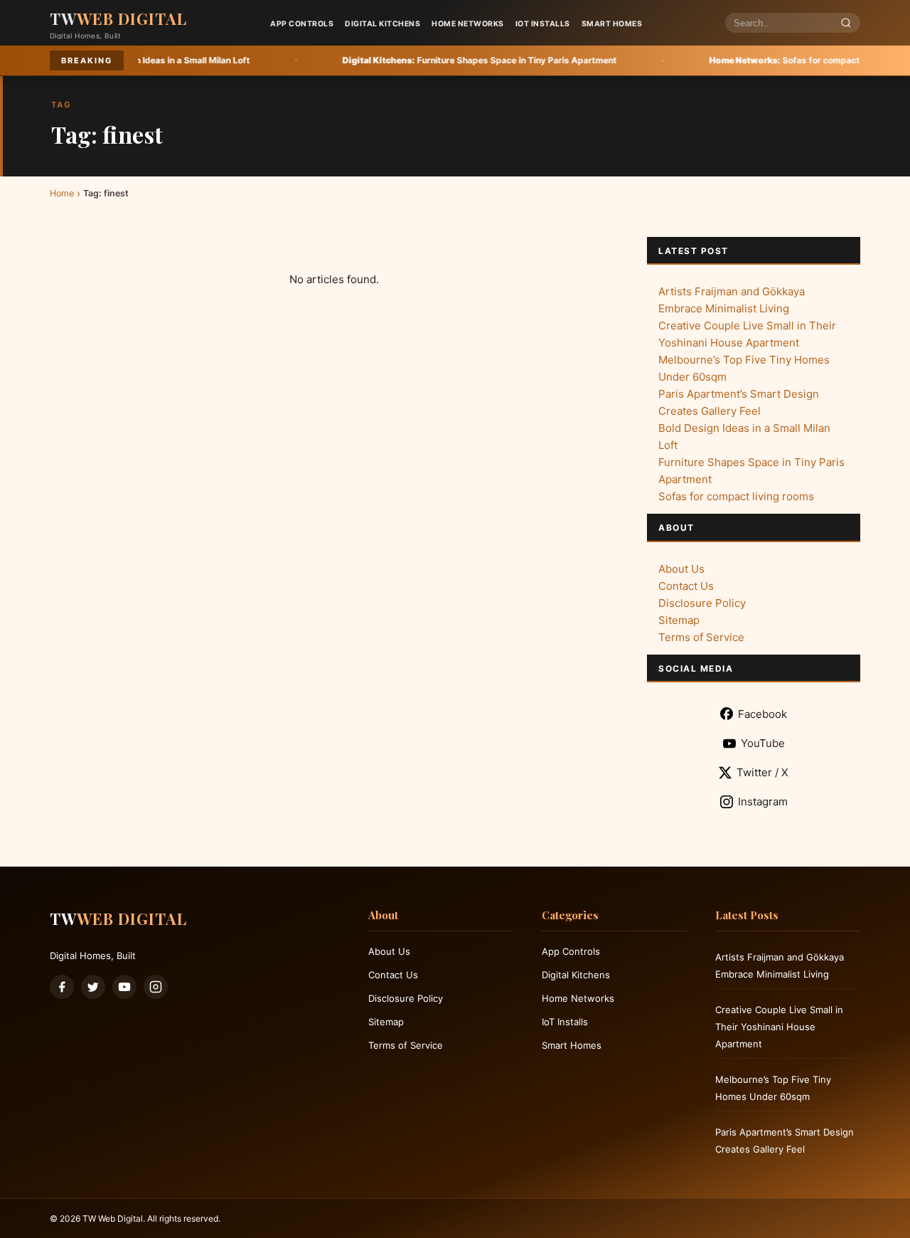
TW (118, 18)
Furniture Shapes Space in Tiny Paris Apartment (425, 60)
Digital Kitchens (382, 23)
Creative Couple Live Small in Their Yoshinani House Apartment (779, 1026)
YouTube (763, 743)
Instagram (763, 801)
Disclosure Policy (702, 603)
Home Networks (468, 23)
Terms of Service (701, 637)
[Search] (846, 23)
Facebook (762, 714)
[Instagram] (156, 987)
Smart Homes (612, 23)
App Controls (301, 23)
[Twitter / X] (93, 987)
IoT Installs (542, 23)
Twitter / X (762, 772)
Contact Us (686, 586)
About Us (681, 569)
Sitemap (679, 620)
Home (62, 193)
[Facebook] (62, 987)
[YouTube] (124, 987)
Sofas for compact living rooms (756, 60)
